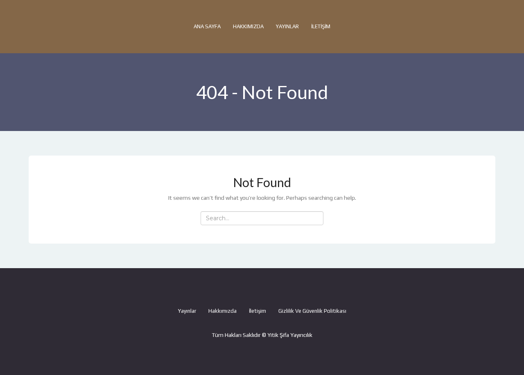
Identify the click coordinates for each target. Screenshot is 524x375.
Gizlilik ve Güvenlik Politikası (312, 311)
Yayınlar (287, 26)
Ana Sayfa (207, 26)
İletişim (320, 26)
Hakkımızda (248, 26)
